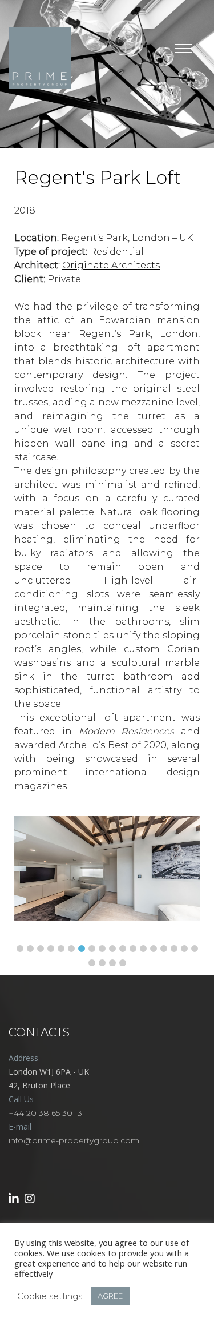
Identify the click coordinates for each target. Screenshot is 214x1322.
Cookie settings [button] (49, 1296)
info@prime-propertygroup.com (74, 1140)
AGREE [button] (110, 1295)
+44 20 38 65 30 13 (45, 1113)
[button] (20, 948)
